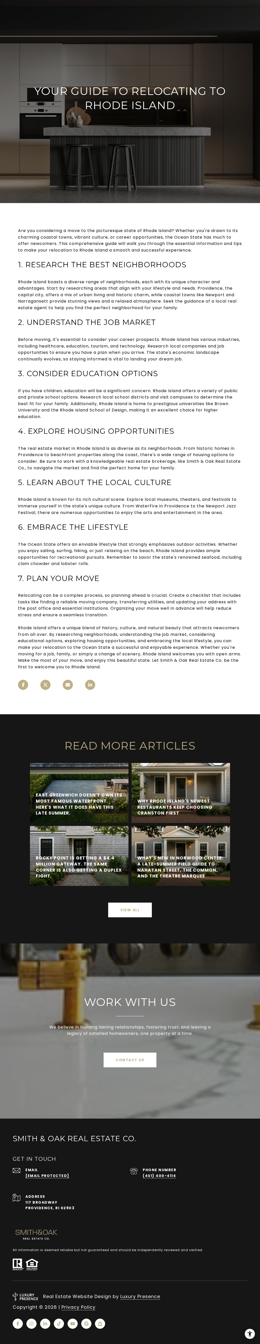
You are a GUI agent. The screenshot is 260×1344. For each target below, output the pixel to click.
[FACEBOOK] (18, 1324)
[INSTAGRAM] (31, 1324)
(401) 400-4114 (159, 1175)
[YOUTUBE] (73, 1324)
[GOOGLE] (86, 1324)
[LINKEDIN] (45, 1324)
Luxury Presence (140, 1296)
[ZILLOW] (100, 1324)
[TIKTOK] (59, 1324)
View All (130, 909)
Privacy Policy (78, 1307)
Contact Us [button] (130, 1060)
